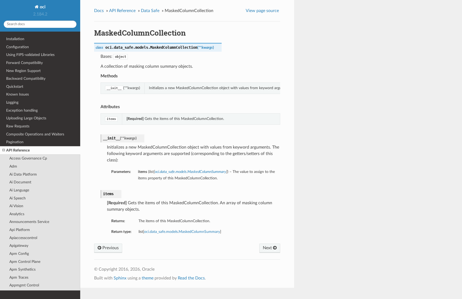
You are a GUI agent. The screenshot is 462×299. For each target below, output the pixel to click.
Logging (12, 102)
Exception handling (22, 110)
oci (42, 7)
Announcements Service (29, 222)
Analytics (16, 214)
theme (147, 278)
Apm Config (19, 254)
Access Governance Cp (28, 158)
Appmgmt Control (24, 285)
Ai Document (20, 182)
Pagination (15, 142)
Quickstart (14, 87)
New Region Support (23, 71)
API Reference (18, 150)
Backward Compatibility (25, 79)
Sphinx (120, 278)
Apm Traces (18, 277)
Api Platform (19, 230)
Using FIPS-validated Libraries (30, 55)
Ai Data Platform (23, 174)
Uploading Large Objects (26, 118)
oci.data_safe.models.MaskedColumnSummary (182, 232)
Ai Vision (16, 206)
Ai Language (19, 190)
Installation (15, 39)
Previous (110, 248)
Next (268, 248)
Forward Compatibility (24, 63)
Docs (99, 11)
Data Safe (150, 11)
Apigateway (18, 246)
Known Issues (17, 94)
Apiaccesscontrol (23, 238)
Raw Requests (17, 126)
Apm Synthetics (22, 269)
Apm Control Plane (24, 262)
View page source (262, 11)
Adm (13, 166)
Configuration (17, 47)
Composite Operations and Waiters (35, 134)
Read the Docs (191, 278)
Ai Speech (17, 198)
